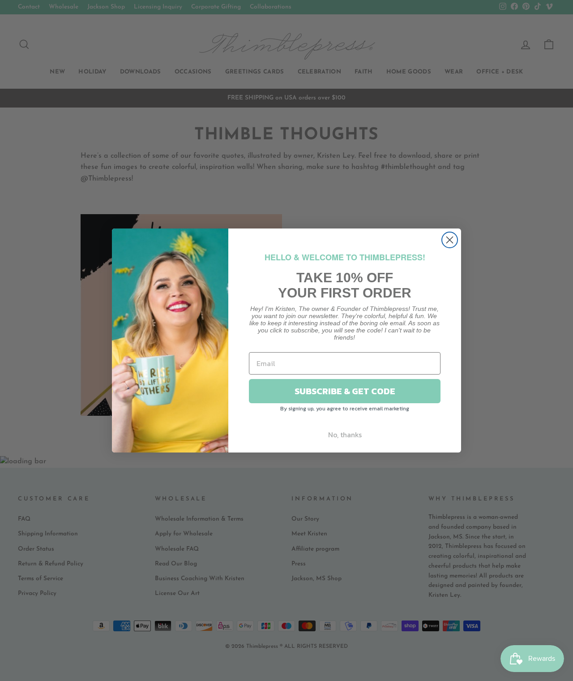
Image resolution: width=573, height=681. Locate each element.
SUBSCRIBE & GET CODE (345, 391)
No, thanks (345, 434)
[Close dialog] (450, 240)
